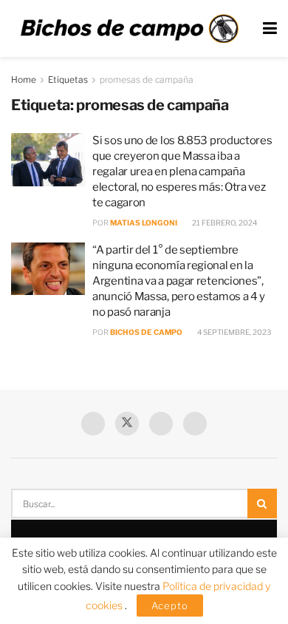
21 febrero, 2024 (224, 222)
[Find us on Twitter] (127, 423)
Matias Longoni (143, 222)
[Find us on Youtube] (161, 423)
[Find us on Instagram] (195, 423)
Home (23, 79)
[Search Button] (262, 503)
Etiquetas (68, 79)
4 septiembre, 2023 (233, 332)
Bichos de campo (146, 332)
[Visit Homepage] (129, 29)
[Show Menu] (270, 28)
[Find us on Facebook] (93, 423)
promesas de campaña (146, 79)
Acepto (169, 605)
